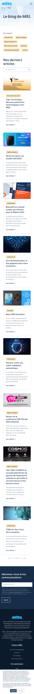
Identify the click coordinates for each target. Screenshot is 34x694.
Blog (9, 8)
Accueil (4, 8)
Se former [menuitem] (17, 652)
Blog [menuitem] (17, 668)
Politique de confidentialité (15, 592)
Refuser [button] (21, 690)
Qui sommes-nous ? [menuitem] (17, 658)
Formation (24, 46)
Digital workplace (21, 37)
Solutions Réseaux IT (10, 41)
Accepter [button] (13, 690)
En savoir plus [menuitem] (17, 664)
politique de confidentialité (22, 681)
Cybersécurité (8, 37)
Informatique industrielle (11, 50)
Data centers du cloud (10, 46)
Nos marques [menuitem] (17, 655)
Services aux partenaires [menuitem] (17, 649)
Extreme (25, 50)
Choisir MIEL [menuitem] (17, 645)
